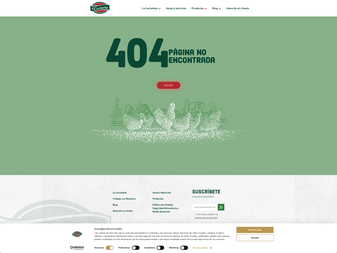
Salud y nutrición (176, 8)
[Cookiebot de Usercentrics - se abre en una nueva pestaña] (77, 248)
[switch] (136, 248)
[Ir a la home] (100, 8)
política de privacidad (206, 217)
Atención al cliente (237, 8)
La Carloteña (149, 8)
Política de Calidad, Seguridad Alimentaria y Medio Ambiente (166, 208)
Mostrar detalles (200, 248)
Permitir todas (255, 230)
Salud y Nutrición (162, 192)
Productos (198, 8)
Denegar (255, 238)
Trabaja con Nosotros (124, 198)
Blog (215, 8)
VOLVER (168, 85)
